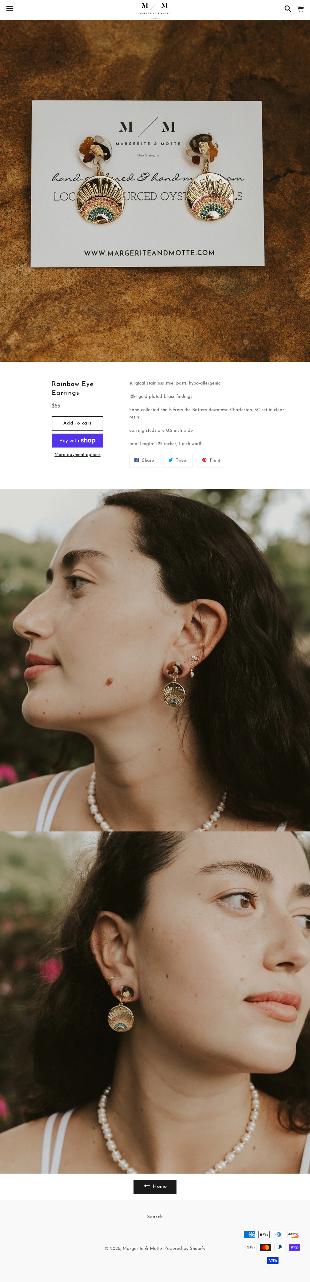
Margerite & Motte (142, 1249)
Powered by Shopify (184, 1249)
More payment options (77, 455)
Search (155, 1217)
